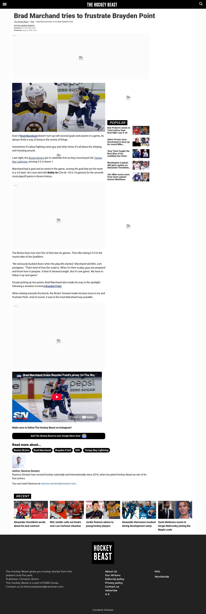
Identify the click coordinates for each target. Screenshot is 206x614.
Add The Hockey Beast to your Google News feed (55, 436)
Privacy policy (114, 582)
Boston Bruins (36, 157)
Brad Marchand (42, 450)
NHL (32, 22)
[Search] (201, 4)
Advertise (111, 590)
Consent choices (103, 609)
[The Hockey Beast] (102, 4)
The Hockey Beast (21, 22)
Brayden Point (63, 450)
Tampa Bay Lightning (96, 450)
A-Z (107, 594)
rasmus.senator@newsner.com (58, 483)
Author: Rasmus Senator (24, 26)
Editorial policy (114, 579)
